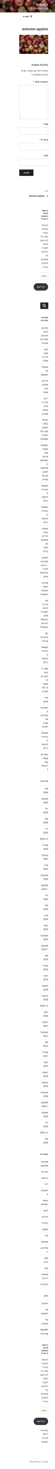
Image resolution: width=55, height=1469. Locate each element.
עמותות (44, 1241)
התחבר (44, 1303)
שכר (46, 1268)
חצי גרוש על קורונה (44, 637)
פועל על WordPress (39, 1461)
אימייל (44, 140)
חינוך (45, 1210)
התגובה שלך (40, 81)
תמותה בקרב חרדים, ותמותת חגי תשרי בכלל (44, 540)
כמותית (42, 4)
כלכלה (45, 1223)
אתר (46, 155)
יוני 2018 (44, 1005)
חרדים (45, 1217)
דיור (46, 1184)
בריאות (44, 1178)
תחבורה (44, 1284)
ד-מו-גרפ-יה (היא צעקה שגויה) (45, 406)
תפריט (26, 16)
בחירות (44, 1171)
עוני (46, 1235)
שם (45, 124)
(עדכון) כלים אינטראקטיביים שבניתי (44, 335)
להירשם (41, 287)
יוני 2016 (44, 1132)
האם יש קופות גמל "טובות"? (44, 762)
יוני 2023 (44, 839)
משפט (45, 1229)
